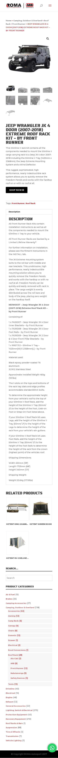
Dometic (12, 635)
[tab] (29, 211)
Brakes (9, 599)
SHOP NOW (15, 190)
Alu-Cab (14, 658)
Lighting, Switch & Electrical (19, 710)
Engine (9, 697)
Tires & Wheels (13, 732)
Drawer (11, 640)
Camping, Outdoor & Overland (27, 21)
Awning (11, 616)
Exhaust (9, 702)
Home (8, 21)
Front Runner (18, 24)
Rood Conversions (17, 650)
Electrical (12, 645)
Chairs (11, 631)
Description (14, 212)
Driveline (10, 689)
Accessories (14, 611)
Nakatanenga (17, 673)
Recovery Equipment (16, 719)
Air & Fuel (10, 594)
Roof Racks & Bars (14, 723)
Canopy (11, 626)
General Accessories (16, 706)
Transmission (12, 736)
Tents (11, 684)
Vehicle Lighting (14, 741)
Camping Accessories (16, 603)
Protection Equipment (16, 715)
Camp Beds (13, 621)
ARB (12, 663)
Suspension (11, 727)
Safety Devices (18, 678)
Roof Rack (30, 203)
